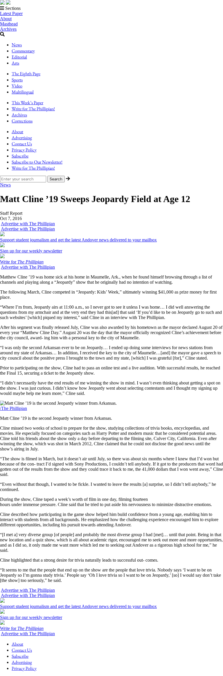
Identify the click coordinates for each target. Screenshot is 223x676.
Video (17, 86)
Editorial (19, 57)
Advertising (22, 138)
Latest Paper (11, 13)
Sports (17, 80)
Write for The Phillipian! (33, 109)
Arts (15, 63)
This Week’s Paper (27, 103)
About (6, 18)
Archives (8, 29)
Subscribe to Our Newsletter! (37, 162)
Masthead (9, 23)
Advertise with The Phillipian (28, 223)
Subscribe (20, 156)
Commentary (23, 51)
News (17, 45)
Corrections (22, 121)
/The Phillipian (13, 408)
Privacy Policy (24, 150)
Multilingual (23, 92)
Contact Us (22, 144)
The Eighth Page (26, 74)
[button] (111, 8)
